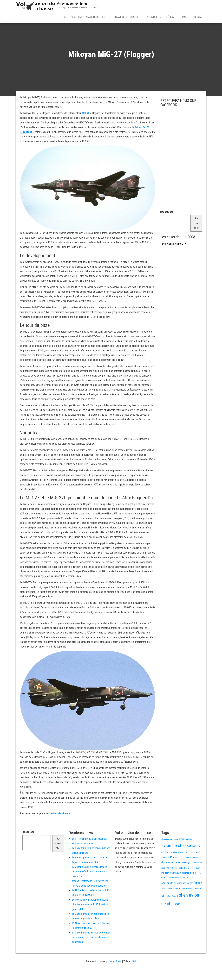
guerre (198, 868)
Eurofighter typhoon (191, 862)
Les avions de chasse (126, 17)
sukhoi (169, 888)
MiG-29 (188, 878)
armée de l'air (190, 839)
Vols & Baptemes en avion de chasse (86, 17)
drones (171, 862)
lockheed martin (178, 877)
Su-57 (163, 888)
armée (181, 839)
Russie (198, 883)
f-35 (186, 867)
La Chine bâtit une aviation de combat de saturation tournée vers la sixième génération (91, 937)
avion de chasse (176, 845)
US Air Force (171, 896)
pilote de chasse (176, 883)
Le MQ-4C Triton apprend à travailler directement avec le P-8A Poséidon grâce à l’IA (90, 904)
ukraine (198, 888)
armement (174, 839)
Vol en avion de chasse (72, 4)
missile (194, 877)
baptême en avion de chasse (181, 852)
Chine (173, 857)
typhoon (190, 889)
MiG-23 (86, 113)
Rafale (189, 883)
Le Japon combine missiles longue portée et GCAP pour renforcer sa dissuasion (89, 871)
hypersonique (167, 873)
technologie (182, 889)
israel (169, 877)
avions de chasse (60, 813)
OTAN (163, 883)
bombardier (165, 858)
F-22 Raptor (178, 868)
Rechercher (166, 212)
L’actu (185, 17)
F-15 (167, 868)
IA (174, 873)
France (192, 868)
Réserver (171, 17)
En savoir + (152, 17)
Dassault (180, 857)
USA (163, 895)
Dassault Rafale (191, 857)
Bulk (134, 961)
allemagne (165, 839)
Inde (177, 873)
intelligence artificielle (188, 873)
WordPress (115, 961)
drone (164, 862)
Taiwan (175, 889)
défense (179, 862)
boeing (197, 852)
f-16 (171, 868)
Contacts (200, 17)
